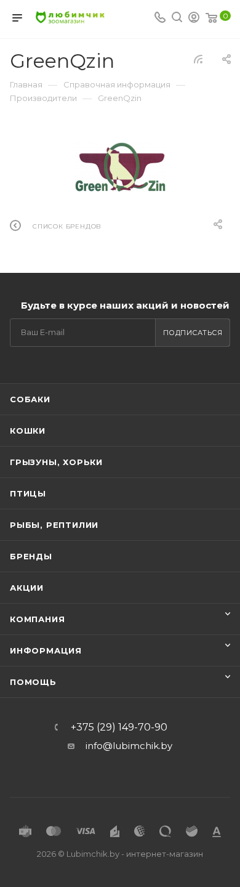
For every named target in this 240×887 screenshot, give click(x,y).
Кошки (28, 430)
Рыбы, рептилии (54, 525)
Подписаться (193, 332)
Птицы (28, 493)
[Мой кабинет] (193, 19)
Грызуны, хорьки (56, 462)
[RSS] (198, 59)
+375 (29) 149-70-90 (119, 727)
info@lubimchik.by (129, 745)
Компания (37, 619)
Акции (27, 588)
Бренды (31, 556)
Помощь (33, 682)
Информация (46, 650)
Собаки (30, 399)
